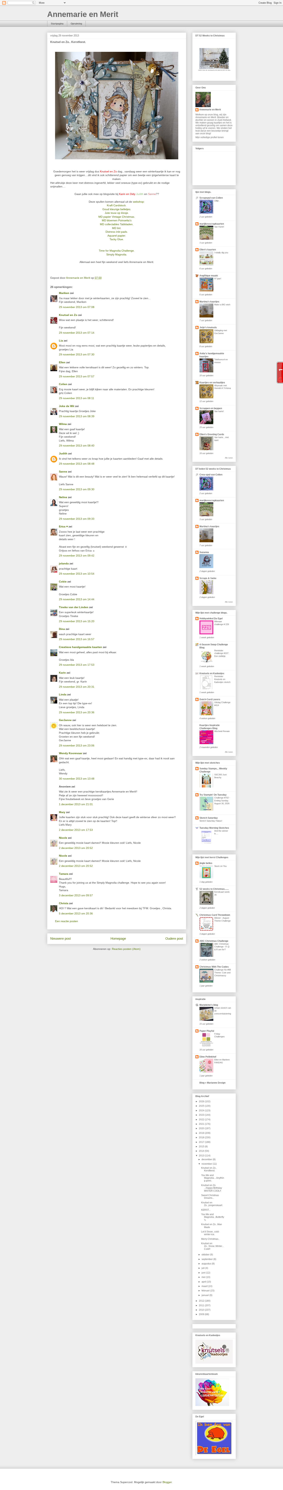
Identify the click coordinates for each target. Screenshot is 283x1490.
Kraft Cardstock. (116, 205)
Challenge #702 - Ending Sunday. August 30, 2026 (222, 801)
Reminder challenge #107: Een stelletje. (221, 653)
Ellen (62, 362)
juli (203, 1268)
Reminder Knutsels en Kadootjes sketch (222, 679)
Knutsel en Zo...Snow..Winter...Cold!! (212, 1246)
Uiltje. (216, 201)
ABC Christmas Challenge (213, 941)
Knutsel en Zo (68, 314)
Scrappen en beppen (210, 408)
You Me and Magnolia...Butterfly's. (212, 1217)
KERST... (205, 1210)
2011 (202, 1305)
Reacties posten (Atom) (126, 948)
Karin (62, 672)
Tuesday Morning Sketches (214, 828)
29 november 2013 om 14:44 (76, 599)
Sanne (63, 471)
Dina (62, 628)
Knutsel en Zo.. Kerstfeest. (209, 1169)
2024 (202, 1110)
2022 (202, 1119)
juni (204, 1272)
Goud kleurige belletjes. (116, 209)
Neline (63, 497)
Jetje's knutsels (208, 327)
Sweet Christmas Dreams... (210, 1196)
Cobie (63, 581)
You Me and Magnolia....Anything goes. (212, 1178)
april (204, 1281)
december (207, 1159)
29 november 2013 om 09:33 (76, 518)
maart (205, 1286)
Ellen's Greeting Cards (211, 434)
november (207, 1164)
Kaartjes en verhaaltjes (212, 382)
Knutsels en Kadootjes (211, 673)
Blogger (167, 1482)
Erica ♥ (63, 526)
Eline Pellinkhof (207, 1056)
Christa (63, 903)
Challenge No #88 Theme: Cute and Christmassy (222, 973)
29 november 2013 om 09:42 (76, 555)
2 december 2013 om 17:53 (76, 829)
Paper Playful (206, 1031)
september (207, 1259)
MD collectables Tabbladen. (116, 224)
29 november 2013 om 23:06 (76, 745)
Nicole (63, 837)
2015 (202, 1146)
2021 (202, 1124)
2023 (202, 1115)
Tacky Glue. (117, 239)
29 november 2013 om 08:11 (76, 398)
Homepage (118, 938)
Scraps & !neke (207, 578)
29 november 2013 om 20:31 (76, 686)
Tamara (63, 873)
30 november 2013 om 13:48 (76, 778)
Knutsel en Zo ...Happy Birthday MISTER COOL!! (211, 1188)
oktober (206, 1254)
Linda (62, 694)
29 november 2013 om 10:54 (76, 573)
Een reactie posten (66, 921)
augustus (207, 1263)
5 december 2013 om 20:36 (76, 913)
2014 (202, 1151)
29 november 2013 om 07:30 (76, 354)
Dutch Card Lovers (209, 699)
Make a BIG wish (222, 304)
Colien (63, 384)
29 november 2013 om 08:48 (76, 463)
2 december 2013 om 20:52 (76, 848)
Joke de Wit (66, 406)
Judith (63, 453)
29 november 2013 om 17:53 (76, 664)
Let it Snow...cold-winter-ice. (210, 1233)
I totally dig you (221, 252)
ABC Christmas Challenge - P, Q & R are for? (221, 947)
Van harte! (219, 411)
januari (205, 1295)
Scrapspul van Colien (211, 197)
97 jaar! (217, 278)
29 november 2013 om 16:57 (76, 639)
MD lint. (116, 228)
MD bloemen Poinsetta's (116, 220)
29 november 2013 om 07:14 (76, 332)
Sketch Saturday (208, 818)
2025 (202, 1106)
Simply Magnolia (116, 254)
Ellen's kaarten (207, 249)
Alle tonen (229, 458)
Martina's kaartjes (209, 301)
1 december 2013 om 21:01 (76, 804)
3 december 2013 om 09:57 (76, 895)
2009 (202, 1314)
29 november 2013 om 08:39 (76, 416)
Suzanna (204, 552)
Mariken (64, 293)
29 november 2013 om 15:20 (76, 621)
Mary (62, 812)
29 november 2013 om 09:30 (76, 489)
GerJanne (65, 720)
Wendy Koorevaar (70, 753)
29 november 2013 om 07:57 (76, 376)
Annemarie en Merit (82, 14)
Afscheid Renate (222, 731)
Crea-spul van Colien (210, 474)
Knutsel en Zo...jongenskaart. (212, 1204)
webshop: (139, 201)
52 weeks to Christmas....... (214, 889)
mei (204, 1277)
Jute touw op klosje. (117, 212)
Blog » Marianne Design (212, 1082)
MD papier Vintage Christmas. (116, 216)
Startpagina (57, 23)
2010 (202, 1310)
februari (206, 1290)
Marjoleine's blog (208, 1005)
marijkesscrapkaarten (211, 223)
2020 (202, 1128)
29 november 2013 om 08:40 (76, 445)
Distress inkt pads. (116, 231)
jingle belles (205, 863)
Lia (61, 340)
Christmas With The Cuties (214, 966)
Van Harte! (219, 227)
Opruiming (76, 23)
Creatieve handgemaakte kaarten (80, 647)
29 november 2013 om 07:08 (76, 307)
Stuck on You (220, 866)
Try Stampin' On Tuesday (213, 794)
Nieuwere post (60, 938)
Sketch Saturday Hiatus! (210, 821)
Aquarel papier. (116, 235)
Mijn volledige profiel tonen (209, 137)
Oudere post (174, 938)
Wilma (63, 424)
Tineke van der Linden (73, 607)
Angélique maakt (208, 275)
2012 (202, 1300)
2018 (202, 1137)
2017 (202, 1142)
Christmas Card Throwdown (214, 915)
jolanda (64, 563)
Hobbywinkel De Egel (211, 618)
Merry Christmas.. (210, 1239)
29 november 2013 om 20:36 (76, 712)
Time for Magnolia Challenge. (117, 250)
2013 (202, 1155)
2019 (202, 1133)
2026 (202, 1101)
